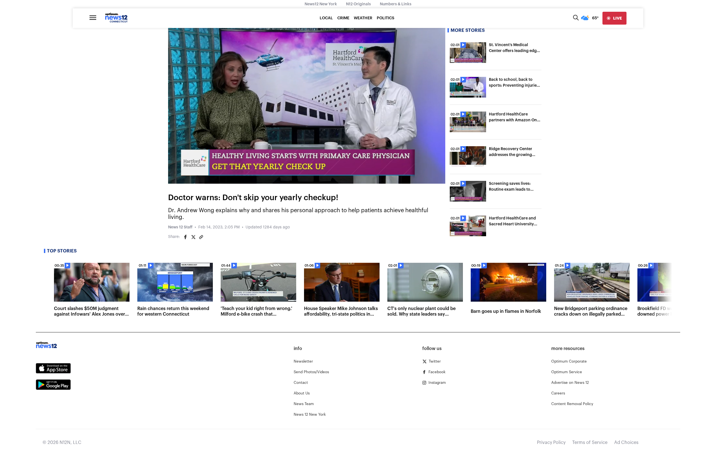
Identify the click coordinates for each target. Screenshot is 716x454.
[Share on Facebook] (185, 237)
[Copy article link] (201, 237)
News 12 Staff (180, 227)
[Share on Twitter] (193, 237)
